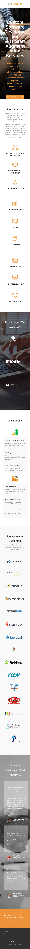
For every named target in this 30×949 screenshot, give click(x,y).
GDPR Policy (15, 940)
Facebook (6, 934)
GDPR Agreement (15, 941)
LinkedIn (5, 937)
